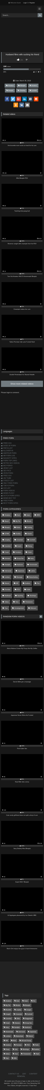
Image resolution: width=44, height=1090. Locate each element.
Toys (6, 608)
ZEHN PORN (8, 473)
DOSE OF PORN (9, 446)
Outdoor (27, 583)
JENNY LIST (8, 468)
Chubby (18, 533)
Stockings (33, 595)
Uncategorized (19, 608)
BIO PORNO (7, 466)
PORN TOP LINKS (10, 461)
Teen (17, 602)
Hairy (32, 558)
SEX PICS (7, 471)
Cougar (28, 1010)
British (18, 527)
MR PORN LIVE (9, 456)
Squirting (20, 595)
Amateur (11, 85)
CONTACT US (13, 1074)
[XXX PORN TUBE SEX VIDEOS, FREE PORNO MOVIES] (18, 8)
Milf (17, 583)
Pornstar (7, 589)
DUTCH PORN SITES (11, 496)
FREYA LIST (8, 448)
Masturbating (33, 577)
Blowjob (22, 85)
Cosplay (7, 540)
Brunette (8, 1010)
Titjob (37, 1054)
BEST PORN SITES (10, 503)
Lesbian (7, 577)
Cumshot (8, 546)
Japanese (21, 571)
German (7, 558)
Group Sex (20, 558)
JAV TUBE (7, 478)
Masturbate (19, 1036)
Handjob (7, 564)
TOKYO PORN (8, 486)
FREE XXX (7, 443)
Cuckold (34, 90)
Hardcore (20, 564)
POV (18, 589)
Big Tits (17, 521)
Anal (18, 515)
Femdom (18, 552)
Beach (7, 521)
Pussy (7, 1049)
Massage (19, 577)
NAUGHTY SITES (10, 458)
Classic (29, 533)
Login (25, 3)
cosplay (18, 1010)
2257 (24, 1074)
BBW (38, 515)
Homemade (33, 564)
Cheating (22, 90)
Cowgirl (8, 1014)
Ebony (30, 546)
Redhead (8, 595)
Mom (14, 1040)
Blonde (29, 521)
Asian (28, 515)
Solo (16, 1049)
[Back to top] (37, 1084)
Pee (38, 583)
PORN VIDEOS (9, 491)
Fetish (30, 552)
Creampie (20, 540)
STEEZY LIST (8, 481)
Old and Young (26, 1040)
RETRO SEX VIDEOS (11, 463)
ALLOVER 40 (8, 451)
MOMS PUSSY (8, 493)
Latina (33, 571)
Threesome (29, 602)
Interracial (8, 571)
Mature (7, 583)
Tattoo (7, 602)
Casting (29, 527)
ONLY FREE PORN (10, 483)
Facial (7, 552)
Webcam (33, 608)
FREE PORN (8, 501)
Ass (34, 1001)
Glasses (17, 1023)
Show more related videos (22, 384)
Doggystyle (28, 1018)
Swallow (36, 1049)
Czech (19, 546)
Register (32, 3)
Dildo (18, 1018)
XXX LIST (7, 488)
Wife (15, 1058)
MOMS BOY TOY (9, 498)
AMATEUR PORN (9, 453)
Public (28, 589)
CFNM (7, 533)
